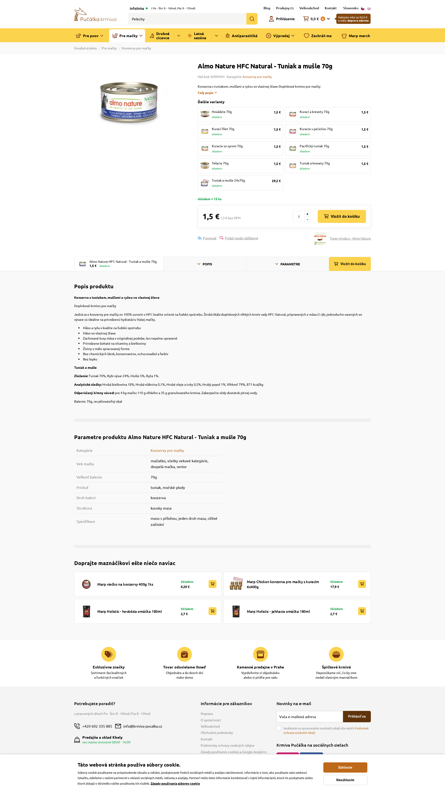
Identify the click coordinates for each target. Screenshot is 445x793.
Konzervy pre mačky (136, 48)
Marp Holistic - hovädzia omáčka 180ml (129, 611)
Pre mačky (109, 48)
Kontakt (331, 8)
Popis (207, 264)
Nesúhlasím (345, 780)
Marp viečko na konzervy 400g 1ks (125, 584)
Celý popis (205, 92)
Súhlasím (345, 767)
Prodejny (285, 8)
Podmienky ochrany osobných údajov (227, 745)
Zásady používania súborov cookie (175, 783)
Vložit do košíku (345, 216)
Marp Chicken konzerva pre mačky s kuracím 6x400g (283, 584)
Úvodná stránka (85, 48)
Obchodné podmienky (217, 732)
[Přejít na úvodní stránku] (95, 14)
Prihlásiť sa (357, 716)
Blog (267, 8)
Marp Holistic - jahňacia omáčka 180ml (278, 611)
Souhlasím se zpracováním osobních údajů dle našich (326, 730)
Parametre (290, 264)
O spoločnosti (211, 720)
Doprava (207, 713)
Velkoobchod (309, 8)
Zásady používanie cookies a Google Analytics (234, 752)
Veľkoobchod (210, 726)
